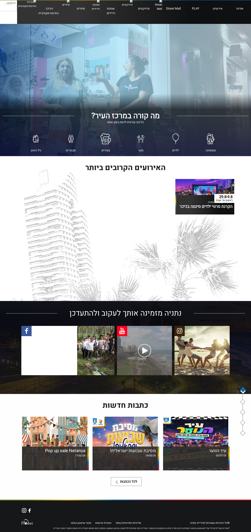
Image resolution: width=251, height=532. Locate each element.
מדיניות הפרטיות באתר (128, 523)
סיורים (81, 8)
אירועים (218, 8)
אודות (239, 8)
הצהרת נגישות (103, 523)
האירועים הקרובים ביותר (242, 412)
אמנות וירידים (111, 11)
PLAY (195, 8)
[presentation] (243, 390)
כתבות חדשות (242, 433)
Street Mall (173, 8)
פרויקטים (144, 8)
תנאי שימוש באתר (81, 523)
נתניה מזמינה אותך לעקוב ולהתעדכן (242, 422)
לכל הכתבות (128, 481)
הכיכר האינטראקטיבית (49, 11)
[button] (14, 8)
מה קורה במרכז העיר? (242, 402)
